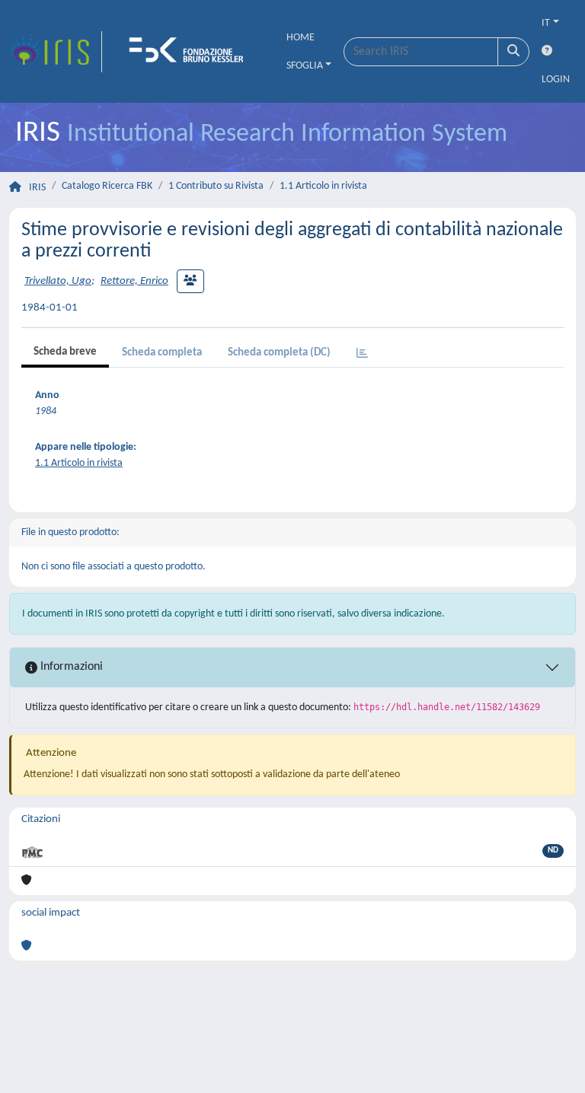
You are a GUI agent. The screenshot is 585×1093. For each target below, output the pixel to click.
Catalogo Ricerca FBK (107, 186)
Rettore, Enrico (134, 281)
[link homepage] (55, 51)
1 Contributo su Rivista (216, 186)
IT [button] (546, 23)
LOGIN (556, 79)
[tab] (362, 354)
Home (300, 37)
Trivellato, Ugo (57, 281)
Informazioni (70, 667)
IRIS (37, 187)
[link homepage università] (191, 51)
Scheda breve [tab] (65, 352)
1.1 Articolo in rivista (323, 186)
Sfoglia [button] (304, 66)
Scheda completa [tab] (162, 352)
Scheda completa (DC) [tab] (279, 352)
